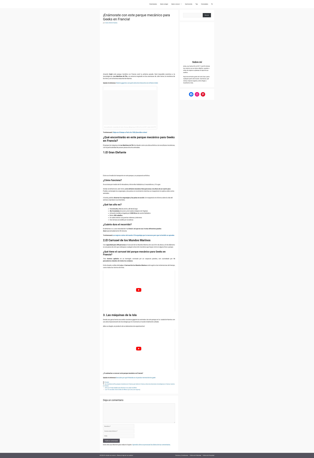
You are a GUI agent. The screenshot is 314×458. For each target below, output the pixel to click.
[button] (212, 4)
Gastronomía (188, 4)
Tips (196, 4)
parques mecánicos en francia (124, 384)
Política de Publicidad (195, 455)
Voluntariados (153, 4)
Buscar (207, 15)
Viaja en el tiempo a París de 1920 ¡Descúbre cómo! (130, 132)
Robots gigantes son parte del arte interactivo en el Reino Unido (137, 83)
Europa (107, 382)
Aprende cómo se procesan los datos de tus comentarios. (151, 445)
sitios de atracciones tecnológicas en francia (157, 384)
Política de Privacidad (208, 455)
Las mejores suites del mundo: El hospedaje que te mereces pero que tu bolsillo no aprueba (143, 235)
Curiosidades (204, 4)
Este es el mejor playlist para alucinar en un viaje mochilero (121, 387)
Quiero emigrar (164, 4)
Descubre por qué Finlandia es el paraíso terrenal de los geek (135, 377)
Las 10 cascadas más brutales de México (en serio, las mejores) (122, 389)
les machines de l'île (110, 384)
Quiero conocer (175, 4)
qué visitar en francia (139, 384)
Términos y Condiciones (181, 455)
